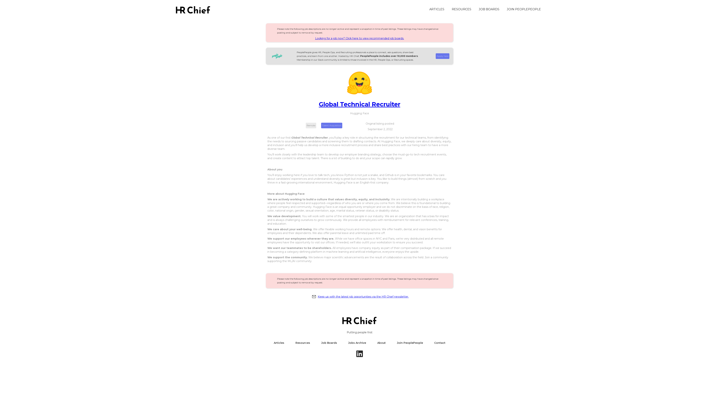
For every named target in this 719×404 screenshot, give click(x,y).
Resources (461, 9)
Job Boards (329, 343)
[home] (193, 10)
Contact (439, 343)
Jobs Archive (357, 343)
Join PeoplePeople (524, 9)
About (381, 343)
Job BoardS (489, 9)
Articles (436, 9)
